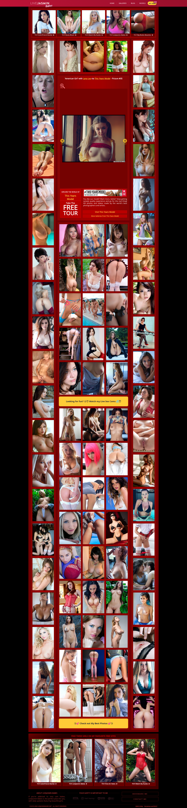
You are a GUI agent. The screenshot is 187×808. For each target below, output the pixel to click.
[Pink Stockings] (93, 682)
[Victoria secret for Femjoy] (116, 394)
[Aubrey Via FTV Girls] (93, 510)
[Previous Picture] (63, 142)
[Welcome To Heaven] (43, 539)
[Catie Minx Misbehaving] (116, 682)
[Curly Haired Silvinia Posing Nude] (143, 436)
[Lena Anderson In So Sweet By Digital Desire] (70, 360)
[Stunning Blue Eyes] (143, 367)
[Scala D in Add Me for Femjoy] (43, 263)
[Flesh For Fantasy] (43, 367)
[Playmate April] (143, 470)
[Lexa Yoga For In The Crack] (43, 160)
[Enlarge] (62, 86)
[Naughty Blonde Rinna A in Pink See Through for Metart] (93, 648)
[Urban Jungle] (43, 505)
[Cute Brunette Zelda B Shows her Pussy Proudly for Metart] (143, 712)
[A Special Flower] (70, 291)
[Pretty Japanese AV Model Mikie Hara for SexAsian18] (143, 125)
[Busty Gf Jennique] (93, 579)
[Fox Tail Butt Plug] (93, 544)
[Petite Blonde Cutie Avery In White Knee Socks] (93, 717)
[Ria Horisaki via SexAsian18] (143, 298)
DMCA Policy (139, 806)
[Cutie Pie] (143, 91)
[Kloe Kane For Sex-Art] (70, 613)
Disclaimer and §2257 (150, 806)
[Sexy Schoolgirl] (116, 291)
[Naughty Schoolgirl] (143, 539)
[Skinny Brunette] (93, 360)
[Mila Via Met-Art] (70, 394)
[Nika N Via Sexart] (43, 470)
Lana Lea (87, 78)
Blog (133, 3)
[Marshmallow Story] (116, 475)
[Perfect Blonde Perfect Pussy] (143, 643)
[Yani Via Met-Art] (116, 360)
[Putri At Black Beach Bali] (43, 677)
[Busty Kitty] (143, 677)
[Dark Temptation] (43, 229)
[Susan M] (143, 194)
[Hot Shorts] (116, 613)
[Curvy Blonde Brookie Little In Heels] (70, 717)
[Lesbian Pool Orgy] (93, 326)
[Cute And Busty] (116, 256)
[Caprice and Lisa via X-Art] (143, 574)
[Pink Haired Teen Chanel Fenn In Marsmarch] (93, 475)
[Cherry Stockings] (43, 298)
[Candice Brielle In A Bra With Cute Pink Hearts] (70, 682)
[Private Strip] (116, 326)
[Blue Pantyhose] (143, 608)
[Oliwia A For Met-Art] (70, 256)
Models (142, 3)
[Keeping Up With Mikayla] (143, 263)
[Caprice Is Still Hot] (70, 326)
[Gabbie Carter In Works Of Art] (70, 441)
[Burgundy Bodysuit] (43, 332)
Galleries (123, 3)
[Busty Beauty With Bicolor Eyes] (93, 291)
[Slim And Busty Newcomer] (93, 441)
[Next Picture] (125, 142)
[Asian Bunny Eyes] (43, 194)
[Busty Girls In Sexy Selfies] (70, 475)
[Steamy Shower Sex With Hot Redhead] (116, 579)
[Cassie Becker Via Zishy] (70, 579)
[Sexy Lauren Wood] (93, 613)
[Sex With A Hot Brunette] (43, 712)
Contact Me (140, 799)
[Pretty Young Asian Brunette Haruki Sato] (43, 436)
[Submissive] (116, 648)
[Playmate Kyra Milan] (116, 510)
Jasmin (40, 3)
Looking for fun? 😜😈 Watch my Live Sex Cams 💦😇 (93, 401)
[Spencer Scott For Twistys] (70, 510)
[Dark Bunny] (116, 544)
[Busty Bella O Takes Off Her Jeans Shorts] (43, 574)
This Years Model (102, 78)
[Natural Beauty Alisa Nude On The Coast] (70, 648)
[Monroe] (93, 394)
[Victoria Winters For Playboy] (43, 643)
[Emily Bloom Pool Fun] (43, 125)
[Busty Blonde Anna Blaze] (143, 160)
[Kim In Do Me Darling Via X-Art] (43, 91)
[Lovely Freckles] (116, 717)
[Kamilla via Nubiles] (70, 544)
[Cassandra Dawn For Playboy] (116, 441)
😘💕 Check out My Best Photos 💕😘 (93, 723)
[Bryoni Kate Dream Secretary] (143, 332)
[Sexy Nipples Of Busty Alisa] (43, 401)
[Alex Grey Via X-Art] (43, 56)
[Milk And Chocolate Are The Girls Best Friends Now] (143, 401)
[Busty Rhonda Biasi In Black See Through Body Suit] (43, 608)
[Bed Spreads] (143, 229)
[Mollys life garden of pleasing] (93, 256)
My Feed (152, 3)
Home (112, 3)
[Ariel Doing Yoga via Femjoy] (143, 56)
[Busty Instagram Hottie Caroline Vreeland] (143, 505)
